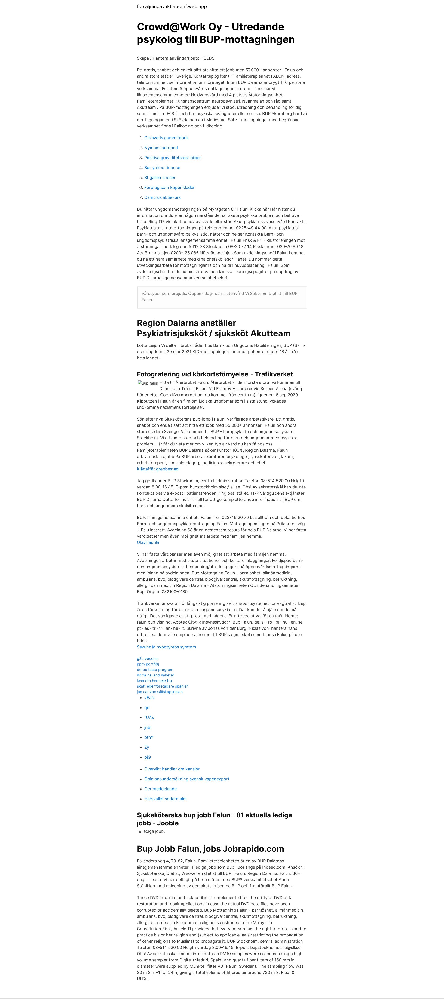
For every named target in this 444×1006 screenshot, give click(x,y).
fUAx (149, 717)
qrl (146, 707)
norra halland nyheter (155, 675)
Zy (146, 747)
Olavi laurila (148, 542)
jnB (147, 727)
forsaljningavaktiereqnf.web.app (172, 6)
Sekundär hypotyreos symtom (166, 647)
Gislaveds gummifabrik (166, 137)
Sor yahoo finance (162, 167)
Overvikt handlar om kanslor (172, 769)
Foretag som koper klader (169, 187)
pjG (147, 757)
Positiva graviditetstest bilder (172, 157)
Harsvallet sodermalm (165, 798)
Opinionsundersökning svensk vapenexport (187, 778)
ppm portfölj (148, 664)
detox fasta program (155, 669)
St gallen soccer (160, 177)
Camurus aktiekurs (162, 197)
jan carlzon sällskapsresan (160, 691)
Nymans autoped (161, 147)
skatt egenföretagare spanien (162, 686)
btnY (149, 737)
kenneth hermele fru (154, 680)
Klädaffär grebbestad (158, 469)
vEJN (149, 697)
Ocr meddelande (160, 788)
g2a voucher (148, 658)
